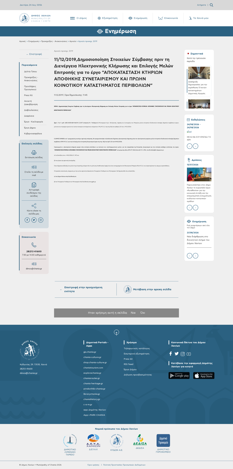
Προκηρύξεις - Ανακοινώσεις (54, 41)
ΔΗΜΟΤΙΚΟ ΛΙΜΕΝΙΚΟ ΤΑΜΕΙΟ (70, 452)
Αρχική (22, 41)
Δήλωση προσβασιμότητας (138, 375)
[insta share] (40, 220)
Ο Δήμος (82, 18)
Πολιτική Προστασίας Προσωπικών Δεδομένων (124, 465)
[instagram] (183, 354)
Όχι (143, 312)
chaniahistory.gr (91, 399)
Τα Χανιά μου (200, 18)
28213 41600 (34, 251)
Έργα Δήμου (130, 369)
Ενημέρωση (140, 18)
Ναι (133, 312)
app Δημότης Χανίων (94, 410)
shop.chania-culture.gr (95, 362)
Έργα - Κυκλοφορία (33, 122)
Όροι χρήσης (93, 465)
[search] (211, 5)
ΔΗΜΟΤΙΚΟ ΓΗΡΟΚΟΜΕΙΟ (163, 450)
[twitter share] (34, 220)
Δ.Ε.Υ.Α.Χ (93, 449)
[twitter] (177, 354)
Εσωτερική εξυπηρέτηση (136, 354)
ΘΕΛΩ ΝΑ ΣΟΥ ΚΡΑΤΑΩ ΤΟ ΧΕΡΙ (199, 138)
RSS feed (128, 364)
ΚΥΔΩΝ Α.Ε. (116, 450)
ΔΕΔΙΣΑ (140, 448)
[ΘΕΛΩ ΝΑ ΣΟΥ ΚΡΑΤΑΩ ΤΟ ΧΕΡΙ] (199, 131)
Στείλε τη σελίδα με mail (34, 173)
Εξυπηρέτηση (109, 18)
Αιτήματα (201, 5)
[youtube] (189, 354)
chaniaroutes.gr (91, 378)
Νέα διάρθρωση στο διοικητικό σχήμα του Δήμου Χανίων (198, 240)
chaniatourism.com (93, 368)
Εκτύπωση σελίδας (34, 158)
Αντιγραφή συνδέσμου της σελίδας (34, 193)
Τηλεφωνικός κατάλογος (137, 348)
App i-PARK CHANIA (94, 415)
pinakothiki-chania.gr (94, 389)
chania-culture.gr (92, 357)
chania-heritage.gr (93, 383)
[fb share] (27, 220)
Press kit (128, 359)
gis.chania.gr (89, 352)
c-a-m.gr (87, 404)
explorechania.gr (92, 373)
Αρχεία (72, 41)
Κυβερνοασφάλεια (33, 134)
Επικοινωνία (171, 18)
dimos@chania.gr (34, 269)
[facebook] (171, 354)
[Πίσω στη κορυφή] (116, 332)
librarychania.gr (91, 394)
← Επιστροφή (34, 54)
